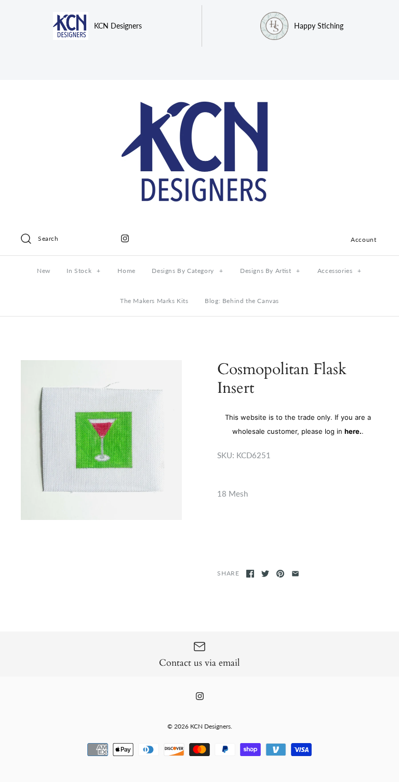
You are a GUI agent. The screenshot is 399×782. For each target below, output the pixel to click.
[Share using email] (295, 574)
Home (126, 271)
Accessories (339, 271)
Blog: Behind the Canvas (242, 301)
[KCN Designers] (199, 96)
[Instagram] (125, 238)
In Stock (83, 271)
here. (353, 431)
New (43, 271)
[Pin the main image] (280, 574)
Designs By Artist (270, 271)
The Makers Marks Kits (154, 301)
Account (363, 239)
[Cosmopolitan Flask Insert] (101, 440)
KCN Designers (210, 726)
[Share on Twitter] (265, 574)
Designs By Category (187, 271)
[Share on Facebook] (250, 574)
